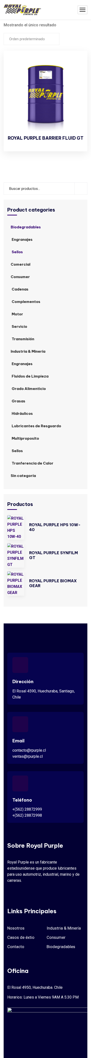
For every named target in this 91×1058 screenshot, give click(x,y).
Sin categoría (23, 475)
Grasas (18, 401)
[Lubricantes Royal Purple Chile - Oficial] (22, 9)
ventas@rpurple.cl (27, 756)
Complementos (26, 301)
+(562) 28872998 (27, 815)
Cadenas (20, 289)
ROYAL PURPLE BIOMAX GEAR (53, 583)
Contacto (15, 946)
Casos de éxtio (20, 937)
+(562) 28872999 (27, 809)
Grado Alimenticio (29, 388)
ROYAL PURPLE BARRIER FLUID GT (45, 138)
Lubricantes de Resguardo (36, 426)
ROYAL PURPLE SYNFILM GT (53, 555)
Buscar (80, 188)
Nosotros (16, 928)
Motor (17, 314)
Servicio (19, 326)
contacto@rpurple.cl (29, 750)
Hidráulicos (22, 413)
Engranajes (22, 239)
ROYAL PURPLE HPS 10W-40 (55, 527)
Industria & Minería (28, 351)
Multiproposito (25, 438)
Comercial (20, 264)
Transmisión (23, 339)
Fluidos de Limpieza (30, 376)
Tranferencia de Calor (32, 463)
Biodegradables (26, 227)
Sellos (17, 252)
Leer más (75, 63)
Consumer (20, 276)
